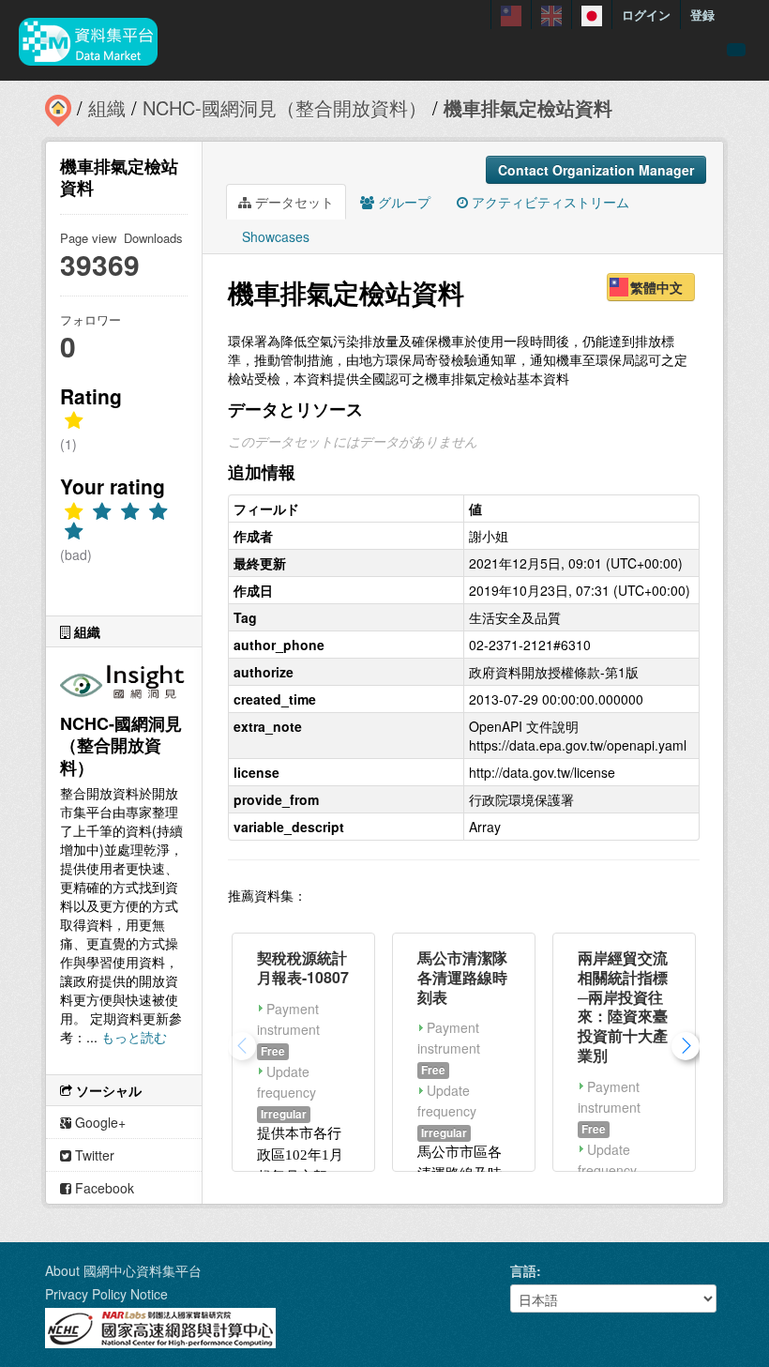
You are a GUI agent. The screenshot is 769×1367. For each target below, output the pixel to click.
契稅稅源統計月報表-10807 (303, 967)
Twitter (92, 1155)
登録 (702, 14)
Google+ (98, 1122)
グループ (402, 201)
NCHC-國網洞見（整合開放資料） (285, 107)
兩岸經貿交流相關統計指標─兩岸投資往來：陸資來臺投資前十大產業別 (623, 1006)
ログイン (646, 14)
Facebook (102, 1187)
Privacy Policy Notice (106, 1293)
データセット (292, 201)
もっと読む (134, 1036)
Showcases (273, 236)
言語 (523, 1270)
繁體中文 (656, 287)
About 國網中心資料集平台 (123, 1270)
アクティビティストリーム (548, 201)
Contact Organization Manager (596, 169)
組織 (107, 107)
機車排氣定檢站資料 (528, 107)
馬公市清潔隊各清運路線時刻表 (462, 977)
